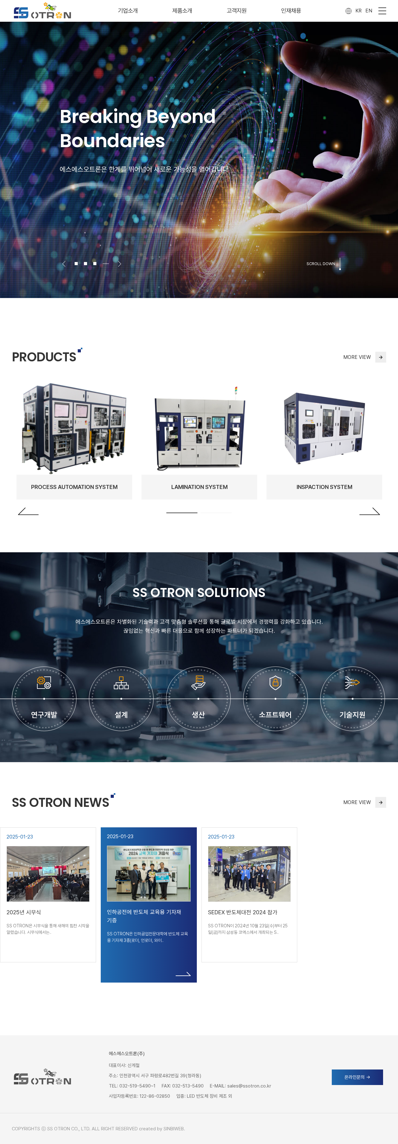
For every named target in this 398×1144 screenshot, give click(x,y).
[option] (199, 149)
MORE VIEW (363, 357)
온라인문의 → (357, 1077)
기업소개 (128, 10)
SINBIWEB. (174, 1129)
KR (358, 11)
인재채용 (291, 10)
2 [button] (88, 263)
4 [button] (107, 263)
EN (368, 11)
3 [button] (98, 263)
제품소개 (182, 10)
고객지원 (237, 10)
